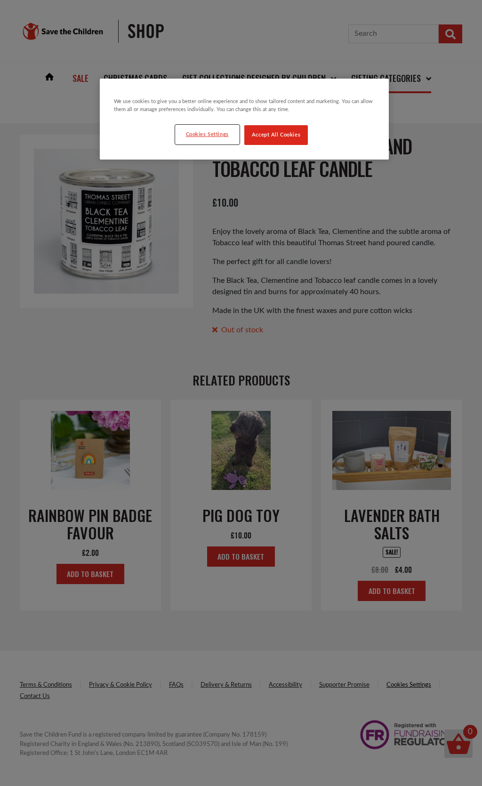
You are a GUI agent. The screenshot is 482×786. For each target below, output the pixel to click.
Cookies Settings (207, 134)
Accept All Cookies (276, 134)
